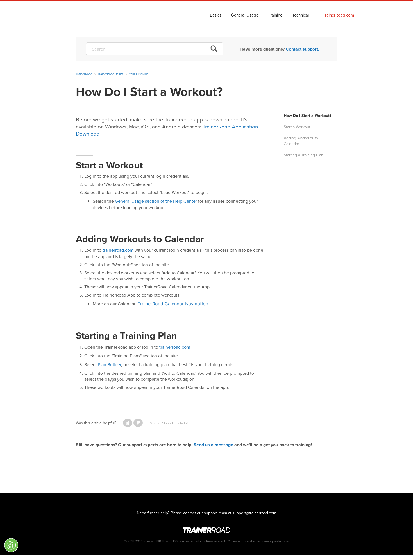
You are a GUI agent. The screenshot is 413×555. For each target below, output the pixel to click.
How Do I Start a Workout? (307, 115)
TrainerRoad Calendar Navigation (174, 303)
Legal (150, 541)
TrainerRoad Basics (110, 74)
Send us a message (213, 444)
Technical (300, 15)
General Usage (244, 15)
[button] (127, 423)
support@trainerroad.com (254, 513)
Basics (215, 15)
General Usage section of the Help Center (156, 201)
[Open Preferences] (11, 545)
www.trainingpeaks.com (271, 541)
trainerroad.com (118, 250)
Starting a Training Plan (303, 155)
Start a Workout (297, 127)
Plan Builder (109, 364)
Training (275, 15)
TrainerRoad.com (338, 15)
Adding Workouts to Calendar (301, 140)
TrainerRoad (86, 15)
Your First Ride (138, 74)
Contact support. (302, 49)
